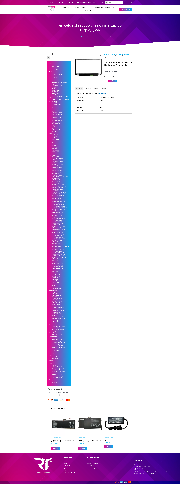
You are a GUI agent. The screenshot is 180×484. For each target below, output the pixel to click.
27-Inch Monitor (56, 276)
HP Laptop (54, 141)
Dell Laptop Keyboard (58, 249)
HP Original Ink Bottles (57, 331)
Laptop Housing (56, 231)
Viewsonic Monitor (56, 288)
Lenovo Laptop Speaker (59, 268)
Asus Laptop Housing (58, 234)
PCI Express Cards (56, 104)
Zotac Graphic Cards (57, 114)
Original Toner (55, 365)
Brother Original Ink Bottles (58, 326)
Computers (51, 79)
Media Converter (56, 304)
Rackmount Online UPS (57, 384)
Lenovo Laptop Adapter (59, 164)
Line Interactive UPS (57, 381)
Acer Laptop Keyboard (58, 245)
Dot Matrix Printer (56, 350)
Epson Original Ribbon (57, 334)
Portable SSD (56, 130)
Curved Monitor (56, 280)
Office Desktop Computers (58, 94)
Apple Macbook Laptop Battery (60, 176)
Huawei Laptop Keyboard (59, 252)
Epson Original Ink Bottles (58, 329)
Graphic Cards (52, 111)
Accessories (52, 63)
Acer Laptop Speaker (58, 262)
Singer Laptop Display (58, 228)
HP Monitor (54, 284)
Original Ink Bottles (53, 325)
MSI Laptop (54, 148)
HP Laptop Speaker (58, 266)
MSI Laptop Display (58, 224)
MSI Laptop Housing (58, 240)
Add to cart (113, 80)
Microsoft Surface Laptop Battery (61, 186)
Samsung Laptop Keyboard (59, 257)
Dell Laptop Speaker (58, 265)
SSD (53, 125)
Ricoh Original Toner (58, 373)
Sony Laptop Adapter (58, 170)
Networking (52, 292)
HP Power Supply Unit (57, 344)
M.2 (54, 126)
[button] (100, 55)
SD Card (54, 109)
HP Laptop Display (87, 36)
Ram (50, 355)
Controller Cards (53, 101)
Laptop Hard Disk (56, 123)
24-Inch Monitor (56, 274)
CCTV (50, 73)
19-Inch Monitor (56, 271)
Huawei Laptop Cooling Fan (60, 206)
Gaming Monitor (56, 282)
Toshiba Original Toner (58, 376)
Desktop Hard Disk (57, 120)
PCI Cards (54, 102)
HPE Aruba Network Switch (60, 313)
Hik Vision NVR (55, 77)
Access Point (55, 293)
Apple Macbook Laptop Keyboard (61, 246)
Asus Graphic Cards (57, 112)
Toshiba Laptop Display (59, 229)
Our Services (75, 7)
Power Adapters (53, 336)
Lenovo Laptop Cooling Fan (60, 207)
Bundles (83, 7)
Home (64, 7)
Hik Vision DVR (55, 76)
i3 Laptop (54, 142)
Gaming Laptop (55, 139)
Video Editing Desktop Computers (60, 99)
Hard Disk (51, 116)
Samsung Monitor (56, 287)
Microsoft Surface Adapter (59, 166)
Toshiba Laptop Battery (59, 189)
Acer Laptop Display (58, 212)
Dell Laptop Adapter (58, 161)
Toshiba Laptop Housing (59, 241)
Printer (50, 349)
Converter (51, 106)
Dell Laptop (54, 136)
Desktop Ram (55, 357)
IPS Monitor (55, 285)
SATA (54, 131)
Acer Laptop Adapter (58, 158)
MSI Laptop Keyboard (58, 255)
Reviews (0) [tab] (105, 88)
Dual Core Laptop (56, 137)
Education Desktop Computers (59, 82)
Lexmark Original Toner (59, 371)
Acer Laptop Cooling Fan (59, 200)
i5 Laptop (54, 144)
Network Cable (55, 309)
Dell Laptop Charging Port (59, 193)
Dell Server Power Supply (58, 342)
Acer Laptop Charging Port (59, 192)
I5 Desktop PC (55, 90)
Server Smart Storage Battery (56, 362)
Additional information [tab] (92, 88)
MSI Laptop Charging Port (59, 197)
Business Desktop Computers (59, 81)
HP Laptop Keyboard (58, 251)
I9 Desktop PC (55, 93)
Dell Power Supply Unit (57, 341)
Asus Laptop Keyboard (58, 248)
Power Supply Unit (53, 338)
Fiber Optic (54, 296)
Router (53, 323)
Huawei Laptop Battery (58, 183)
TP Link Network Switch (59, 318)
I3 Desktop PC (55, 88)
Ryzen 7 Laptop (55, 153)
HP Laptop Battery (57, 181)
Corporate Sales (98, 7)
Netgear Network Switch (59, 317)
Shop (69, 7)
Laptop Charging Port (57, 190)
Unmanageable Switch (58, 320)
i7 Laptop (54, 145)
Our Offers (89, 7)
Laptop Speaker (56, 260)
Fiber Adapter (56, 299)
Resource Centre (109, 7)
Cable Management (56, 295)
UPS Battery (55, 69)
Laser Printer (55, 353)
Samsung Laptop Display (59, 226)
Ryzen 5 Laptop (55, 151)
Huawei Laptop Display (58, 221)
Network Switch (56, 312)
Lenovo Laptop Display (58, 223)
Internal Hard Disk (56, 119)
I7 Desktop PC (55, 91)
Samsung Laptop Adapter (59, 169)
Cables (50, 71)
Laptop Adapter (55, 156)
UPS (50, 379)
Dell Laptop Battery (58, 180)
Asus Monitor (55, 279)
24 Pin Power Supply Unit (58, 339)
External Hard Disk (56, 117)
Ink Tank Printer (56, 352)
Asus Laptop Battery (58, 178)
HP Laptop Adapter (58, 162)
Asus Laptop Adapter (58, 159)
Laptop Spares (70, 36)
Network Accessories (57, 306)
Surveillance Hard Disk (58, 122)
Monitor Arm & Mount (54, 290)
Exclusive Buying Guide (104, 93)
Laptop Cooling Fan (56, 198)
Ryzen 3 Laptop (55, 150)
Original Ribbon (53, 332)
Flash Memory (52, 107)
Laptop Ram (55, 358)
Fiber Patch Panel (57, 303)
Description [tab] (79, 88)
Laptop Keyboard (56, 243)
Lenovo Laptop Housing (59, 238)
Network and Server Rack (58, 307)
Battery (50, 65)
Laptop (50, 133)
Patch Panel (55, 321)
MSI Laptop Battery (58, 187)
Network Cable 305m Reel (58, 310)
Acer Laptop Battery (58, 175)
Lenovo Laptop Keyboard (59, 254)
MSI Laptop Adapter (58, 167)
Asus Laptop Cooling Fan (59, 201)
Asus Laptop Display (58, 214)
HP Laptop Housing (58, 237)
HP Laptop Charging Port (59, 195)
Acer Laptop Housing (58, 232)
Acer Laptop (55, 134)
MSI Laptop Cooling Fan (59, 209)
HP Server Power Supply (58, 345)
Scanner (51, 360)
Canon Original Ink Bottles (58, 328)
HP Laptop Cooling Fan (59, 204)
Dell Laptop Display (58, 215)
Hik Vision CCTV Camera (58, 74)
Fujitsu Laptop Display (58, 217)
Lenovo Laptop (55, 147)
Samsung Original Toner (59, 374)
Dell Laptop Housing (58, 235)
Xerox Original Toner (58, 377)
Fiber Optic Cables (57, 301)
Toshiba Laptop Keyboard (59, 259)
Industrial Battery (56, 66)
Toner (50, 363)
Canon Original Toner (58, 368)
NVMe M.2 (55, 128)
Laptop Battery (55, 173)
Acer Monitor (55, 277)
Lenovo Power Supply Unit (58, 347)
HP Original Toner (57, 370)
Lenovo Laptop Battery (58, 184)
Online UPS (54, 382)
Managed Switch (57, 315)
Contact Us (88, 10)
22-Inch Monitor (56, 273)
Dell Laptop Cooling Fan (59, 203)
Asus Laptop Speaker (58, 263)
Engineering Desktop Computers (60, 84)
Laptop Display (78, 36)
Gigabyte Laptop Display (59, 218)
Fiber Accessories (57, 298)
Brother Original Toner (58, 366)
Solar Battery (55, 68)
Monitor (51, 270)
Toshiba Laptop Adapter (59, 172)
